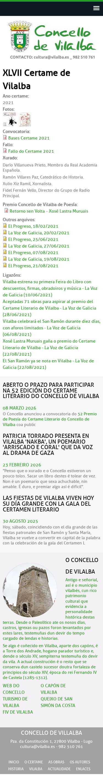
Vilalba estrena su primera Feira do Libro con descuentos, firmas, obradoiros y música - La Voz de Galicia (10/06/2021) (50, 288)
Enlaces (83, 769)
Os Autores (80, 762)
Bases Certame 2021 (29, 138)
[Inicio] (51, 56)
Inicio (14, 762)
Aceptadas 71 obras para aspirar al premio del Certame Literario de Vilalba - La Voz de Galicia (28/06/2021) (49, 308)
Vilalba (35, 769)
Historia (16, 769)
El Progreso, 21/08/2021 (33, 266)
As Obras (56, 762)
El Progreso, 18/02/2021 (33, 226)
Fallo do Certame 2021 (31, 151)
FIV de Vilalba (18, 712)
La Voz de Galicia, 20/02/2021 (38, 233)
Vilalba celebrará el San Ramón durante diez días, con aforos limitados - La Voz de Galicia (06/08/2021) (51, 328)
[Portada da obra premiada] (25, 125)
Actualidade (59, 769)
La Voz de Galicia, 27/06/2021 (38, 246)
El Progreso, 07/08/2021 (33, 252)
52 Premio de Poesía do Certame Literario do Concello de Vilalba (50, 419)
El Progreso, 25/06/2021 (33, 239)
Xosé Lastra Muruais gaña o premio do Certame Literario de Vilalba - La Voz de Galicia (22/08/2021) (49, 347)
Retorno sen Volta (27, 211)
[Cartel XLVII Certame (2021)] (9, 125)
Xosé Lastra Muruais (68, 211)
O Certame (33, 762)
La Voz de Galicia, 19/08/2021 (38, 259)
